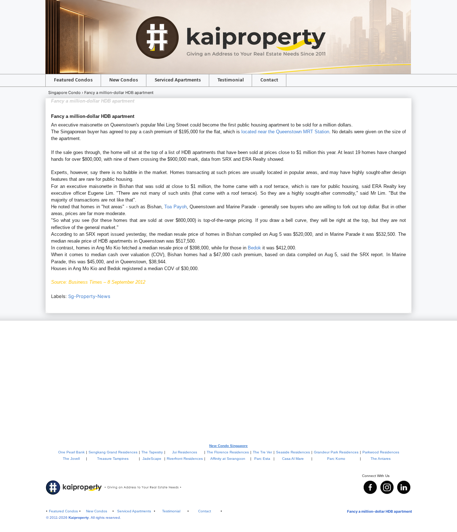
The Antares (381, 459)
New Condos (123, 80)
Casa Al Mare (293, 459)
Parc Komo (336, 459)
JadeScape (151, 459)
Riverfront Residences (185, 459)
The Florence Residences (228, 452)
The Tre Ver (262, 452)
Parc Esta (262, 459)
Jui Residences (184, 452)
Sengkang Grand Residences (113, 452)
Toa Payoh (175, 206)
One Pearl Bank (71, 452)
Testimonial (230, 80)
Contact (269, 80)
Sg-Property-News (89, 296)
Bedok (254, 247)
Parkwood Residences (380, 452)
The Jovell (71, 459)
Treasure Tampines (113, 459)
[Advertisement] (228, 382)
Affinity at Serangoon (227, 459)
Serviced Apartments (178, 80)
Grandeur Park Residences (336, 452)
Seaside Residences (293, 452)
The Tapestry (152, 452)
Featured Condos (73, 80)
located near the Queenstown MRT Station (285, 131)
